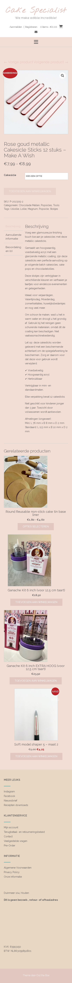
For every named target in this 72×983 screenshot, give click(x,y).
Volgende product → (51, 62)
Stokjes (54, 209)
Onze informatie (13, 876)
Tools (56, 205)
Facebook (9, 796)
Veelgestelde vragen (15, 841)
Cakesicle (10, 175)
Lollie (23, 209)
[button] (36, 42)
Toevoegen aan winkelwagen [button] (36, 602)
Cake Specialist (36, 10)
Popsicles (46, 205)
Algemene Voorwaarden (17, 867)
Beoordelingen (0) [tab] (13, 249)
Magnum (33, 209)
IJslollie (14, 209)
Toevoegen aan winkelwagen (30, 191)
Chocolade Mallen (29, 205)
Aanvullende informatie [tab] (13, 236)
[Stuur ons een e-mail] (36, 32)
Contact (8, 836)
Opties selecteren (36, 526)
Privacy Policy (12, 872)
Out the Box (43, 975)
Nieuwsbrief (10, 800)
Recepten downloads (16, 805)
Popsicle (44, 209)
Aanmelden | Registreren (23, 27)
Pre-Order (9, 845)
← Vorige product (18, 62)
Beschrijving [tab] (13, 226)
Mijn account (11, 827)
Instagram (9, 791)
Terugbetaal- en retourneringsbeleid (24, 832)
